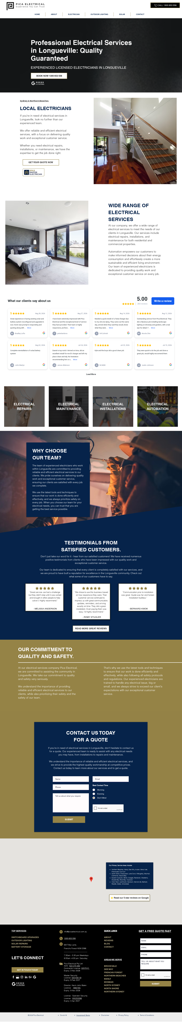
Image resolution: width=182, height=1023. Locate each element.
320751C (85, 968)
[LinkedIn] (26, 977)
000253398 (77, 998)
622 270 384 (74, 966)
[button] (74, 14)
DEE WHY (108, 969)
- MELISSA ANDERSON (45, 608)
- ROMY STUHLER (92, 617)
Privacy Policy (123, 1015)
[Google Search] (34, 977)
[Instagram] (22, 977)
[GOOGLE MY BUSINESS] (17, 977)
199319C (77, 988)
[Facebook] (13, 977)
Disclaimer (105, 1015)
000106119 (76, 978)
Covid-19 (63, 1015)
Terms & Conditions (147, 1015)
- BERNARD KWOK (138, 608)
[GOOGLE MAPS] (30, 977)
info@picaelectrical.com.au (75, 931)
